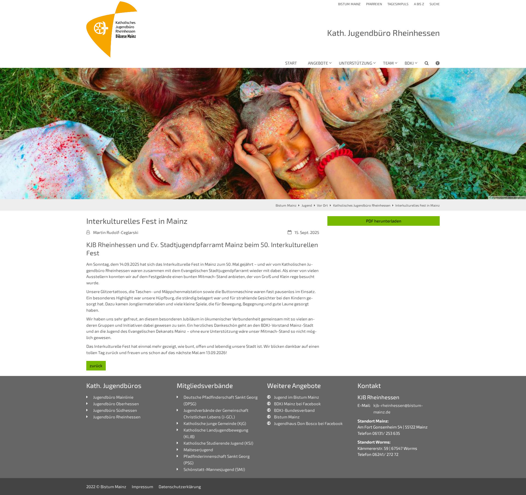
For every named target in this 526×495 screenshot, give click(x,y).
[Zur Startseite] (112, 29)
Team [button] (388, 62)
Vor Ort (322, 205)
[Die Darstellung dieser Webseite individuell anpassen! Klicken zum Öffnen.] (434, 64)
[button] (423, 64)
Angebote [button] (318, 62)
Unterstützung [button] (355, 62)
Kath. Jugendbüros (113, 385)
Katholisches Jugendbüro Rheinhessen (361, 205)
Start (291, 62)
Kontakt (369, 385)
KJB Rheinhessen (378, 397)
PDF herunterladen (383, 220)
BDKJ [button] (409, 62)
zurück (96, 365)
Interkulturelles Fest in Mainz (417, 205)
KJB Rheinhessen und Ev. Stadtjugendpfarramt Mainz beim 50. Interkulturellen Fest (202, 249)
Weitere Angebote (294, 385)
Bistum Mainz (286, 205)
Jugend (307, 205)
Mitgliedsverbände (205, 385)
